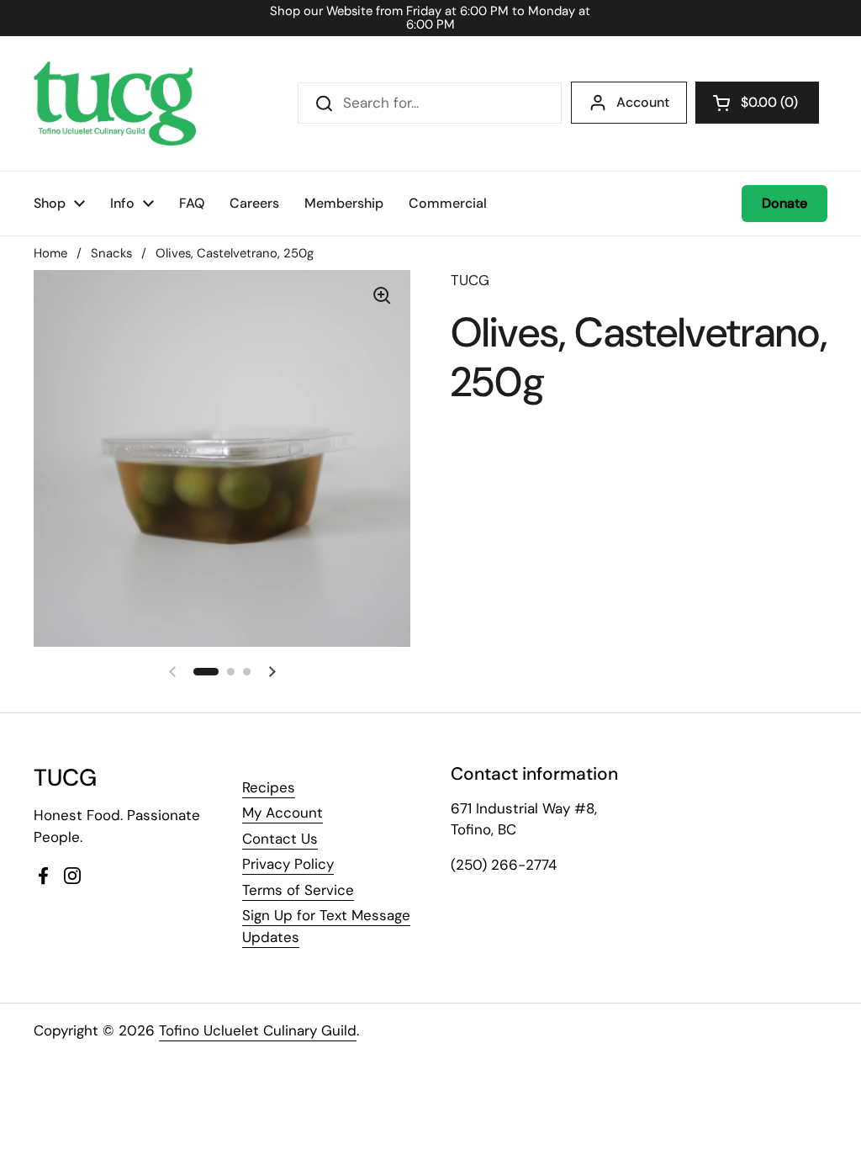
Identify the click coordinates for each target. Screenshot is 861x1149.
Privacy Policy (288, 864)
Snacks (111, 253)
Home (50, 253)
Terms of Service (298, 890)
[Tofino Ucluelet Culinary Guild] (115, 103)
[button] (757, 103)
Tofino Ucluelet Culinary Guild (258, 1030)
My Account (282, 812)
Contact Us (280, 838)
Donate (784, 203)
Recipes (268, 787)
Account (642, 102)
